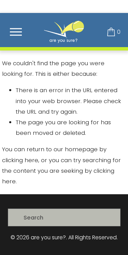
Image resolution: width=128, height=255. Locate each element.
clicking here (20, 160)
